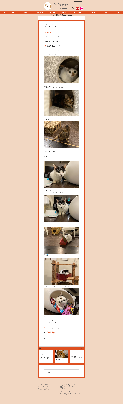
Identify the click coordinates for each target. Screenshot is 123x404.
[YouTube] (77, 8)
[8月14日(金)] (61, 354)
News (43, 17)
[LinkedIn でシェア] (48, 342)
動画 (58, 17)
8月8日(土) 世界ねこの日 (76, 352)
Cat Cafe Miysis (61, 4)
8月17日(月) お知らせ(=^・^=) (45, 353)
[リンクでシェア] (51, 342)
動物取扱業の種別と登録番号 (43, 386)
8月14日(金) (58, 359)
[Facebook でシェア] (44, 342)
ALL (39, 17)
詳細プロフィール (53, 17)
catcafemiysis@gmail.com (71, 386)
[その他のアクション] (78, 24)
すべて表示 (82, 348)
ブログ (47, 17)
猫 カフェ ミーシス (61, 5)
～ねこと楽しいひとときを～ (61, 8)
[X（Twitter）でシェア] (46, 342)
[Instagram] (81, 8)
